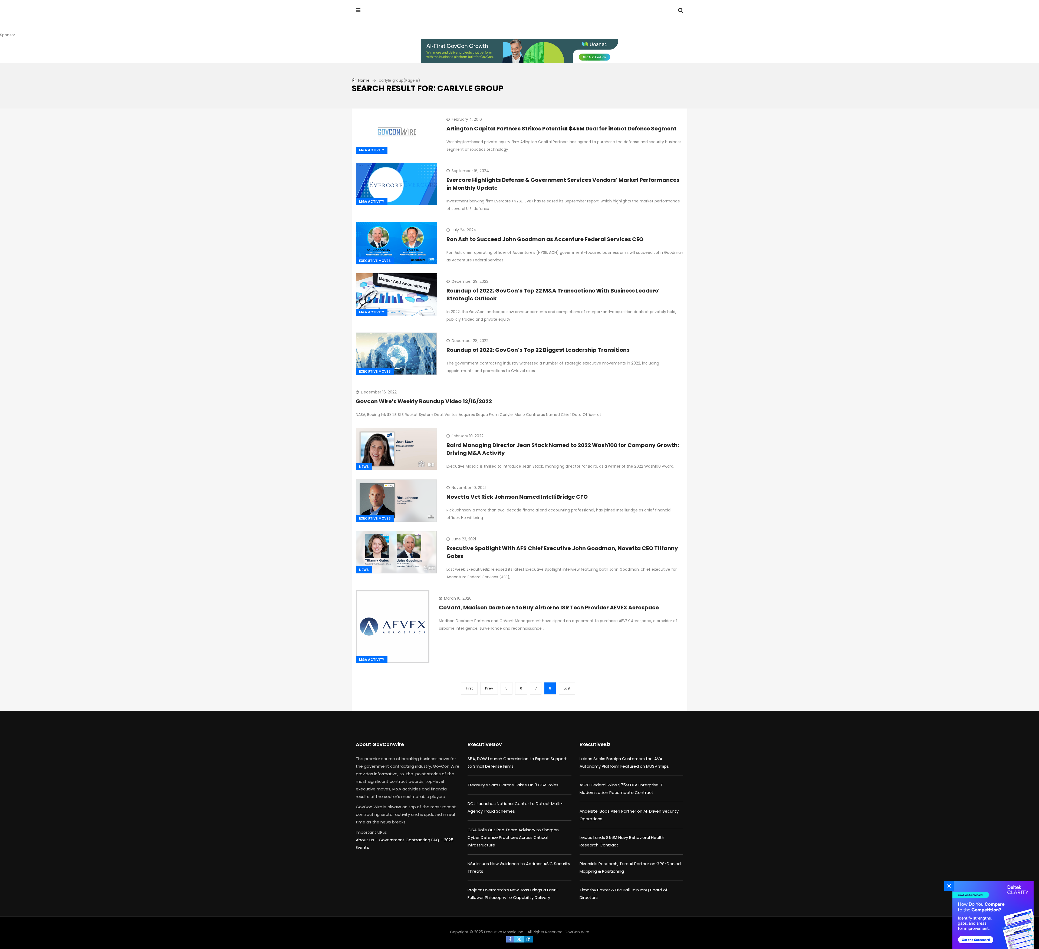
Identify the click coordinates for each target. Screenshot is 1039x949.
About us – (367, 840)
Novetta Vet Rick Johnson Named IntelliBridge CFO (517, 497)
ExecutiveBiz (595, 744)
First (469, 688)
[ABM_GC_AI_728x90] (519, 51)
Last (567, 688)
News (364, 466)
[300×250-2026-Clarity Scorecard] (991, 915)
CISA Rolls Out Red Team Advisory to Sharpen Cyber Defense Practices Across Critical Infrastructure (513, 837)
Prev (489, 688)
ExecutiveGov (485, 744)
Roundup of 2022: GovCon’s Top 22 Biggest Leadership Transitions (538, 350)
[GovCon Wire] (390, 20)
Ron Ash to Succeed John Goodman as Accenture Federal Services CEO (544, 239)
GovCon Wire (576, 932)
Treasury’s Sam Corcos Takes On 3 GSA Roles (513, 785)
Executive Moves (375, 260)
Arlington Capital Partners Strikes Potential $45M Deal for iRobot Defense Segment (561, 128)
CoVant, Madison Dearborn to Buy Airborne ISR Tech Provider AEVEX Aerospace (549, 607)
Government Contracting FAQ (409, 840)
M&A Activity (371, 150)
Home (363, 80)
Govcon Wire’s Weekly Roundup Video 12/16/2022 (424, 401)
